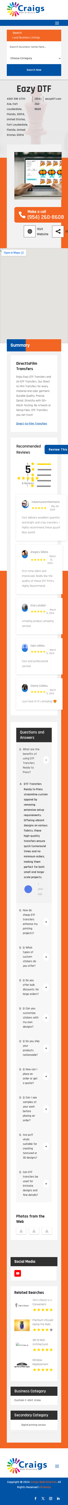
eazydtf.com (53, 99)
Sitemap (45, 1487)
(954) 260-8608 (38, 104)
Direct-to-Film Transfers (31, 424)
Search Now (34, 70)
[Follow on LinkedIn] (58, 1498)
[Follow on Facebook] (35, 1498)
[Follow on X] (43, 1498)
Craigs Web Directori (43, 1482)
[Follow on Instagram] (51, 1498)
